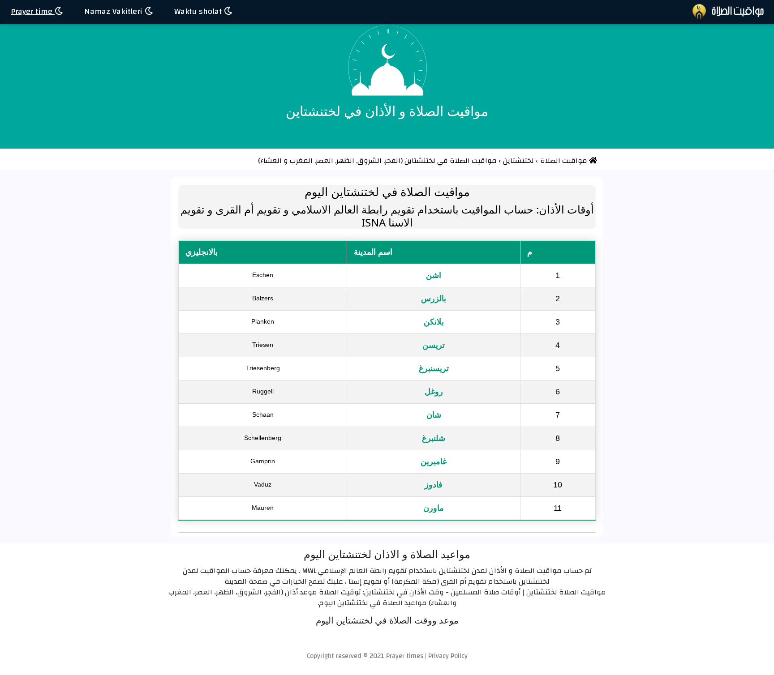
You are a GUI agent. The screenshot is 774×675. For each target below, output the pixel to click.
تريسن (433, 345)
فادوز (434, 484)
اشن (433, 275)
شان (433, 414)
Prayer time (33, 11)
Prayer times (404, 656)
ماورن (433, 508)
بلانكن (434, 321)
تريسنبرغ (434, 368)
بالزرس (433, 298)
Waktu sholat (199, 11)
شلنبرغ (433, 438)
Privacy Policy (448, 656)
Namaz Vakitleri (114, 11)
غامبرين (434, 461)
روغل (434, 391)
